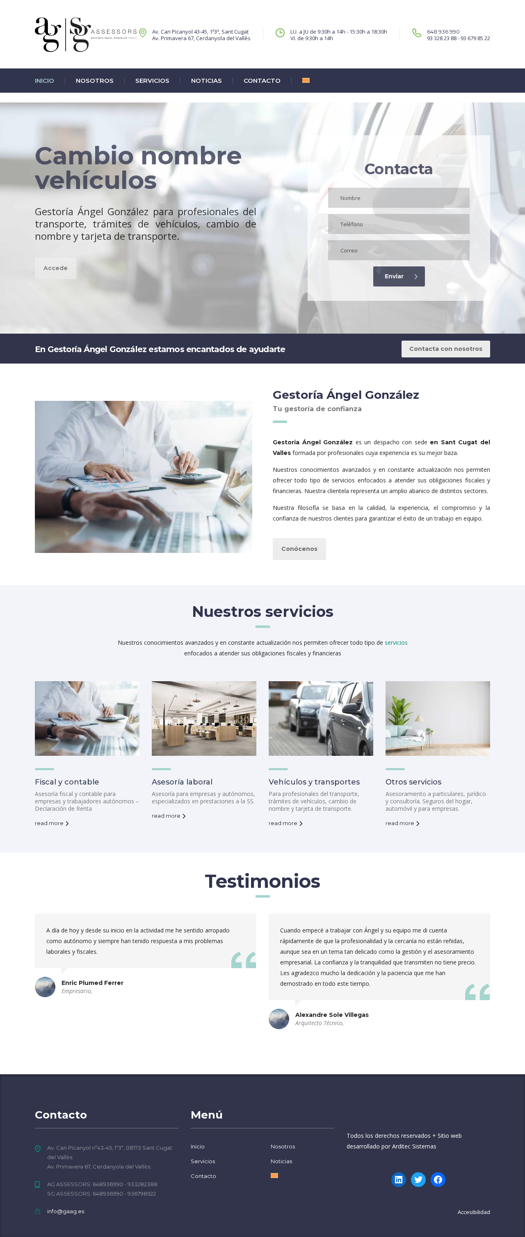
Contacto (262, 80)
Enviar (394, 276)
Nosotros (95, 80)
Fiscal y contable (67, 782)
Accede (55, 268)
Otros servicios (413, 782)
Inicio (44, 80)
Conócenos (299, 549)
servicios (396, 642)
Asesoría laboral (182, 782)
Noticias (206, 80)
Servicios (152, 80)
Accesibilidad (474, 1212)
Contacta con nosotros (445, 348)
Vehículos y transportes (314, 782)
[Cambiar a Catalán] (300, 80)
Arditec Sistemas (414, 1146)
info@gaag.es (65, 1211)
